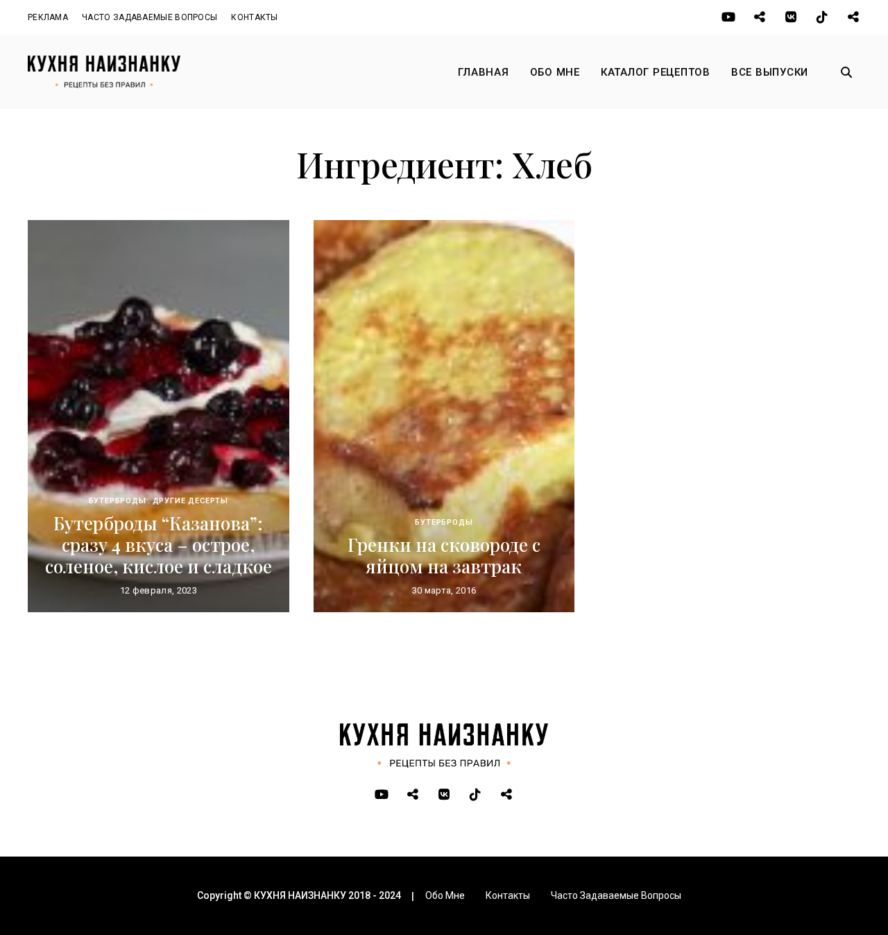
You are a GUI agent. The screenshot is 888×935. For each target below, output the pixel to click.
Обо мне (555, 72)
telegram (759, 17)
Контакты (254, 17)
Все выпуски (769, 72)
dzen (853, 17)
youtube (728, 17)
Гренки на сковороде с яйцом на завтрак (444, 555)
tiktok (821, 17)
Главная (483, 72)
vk (790, 17)
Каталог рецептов (655, 72)
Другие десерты (191, 500)
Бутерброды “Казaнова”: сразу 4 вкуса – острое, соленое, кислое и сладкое (158, 544)
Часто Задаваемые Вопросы (149, 17)
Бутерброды (117, 500)
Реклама (48, 17)
